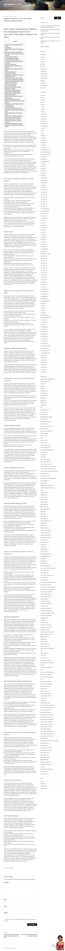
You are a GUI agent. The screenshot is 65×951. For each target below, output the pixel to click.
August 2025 (43, 54)
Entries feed (43, 783)
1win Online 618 (44, 282)
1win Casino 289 (44, 189)
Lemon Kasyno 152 (44, 573)
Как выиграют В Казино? (10, 72)
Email (5, 906)
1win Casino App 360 (45, 208)
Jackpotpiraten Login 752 (46, 537)
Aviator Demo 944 (44, 412)
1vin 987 (42, 133)
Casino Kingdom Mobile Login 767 (47, 450)
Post (41, 669)
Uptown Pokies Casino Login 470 (47, 714)
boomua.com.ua (44, 435)
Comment (6, 882)
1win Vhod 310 (44, 357)
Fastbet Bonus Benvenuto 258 (47, 485)
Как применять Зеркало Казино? (12, 59)
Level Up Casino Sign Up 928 (46, 591)
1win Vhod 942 (44, 371)
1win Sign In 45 (44, 320)
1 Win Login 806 (44, 123)
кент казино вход (30, 194)
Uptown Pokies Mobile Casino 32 (47, 731)
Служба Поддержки (9, 106)
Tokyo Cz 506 (43, 698)
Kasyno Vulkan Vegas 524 (46, 554)
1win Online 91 (44, 286)
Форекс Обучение (44, 773)
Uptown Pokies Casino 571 (46, 710)
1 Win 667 (43, 104)
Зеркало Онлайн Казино (10, 64)
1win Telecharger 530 (45, 353)
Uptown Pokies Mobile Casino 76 (47, 733)
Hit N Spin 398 (43, 523)
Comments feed (44, 786)
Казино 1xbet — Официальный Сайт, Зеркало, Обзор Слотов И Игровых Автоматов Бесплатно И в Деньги (13, 117)
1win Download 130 (44, 213)
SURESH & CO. (13, 4)
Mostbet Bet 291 (44, 639)
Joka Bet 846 (43, 546)
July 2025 (42, 57)
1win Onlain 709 (44, 265)
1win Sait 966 (43, 312)
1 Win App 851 (43, 116)
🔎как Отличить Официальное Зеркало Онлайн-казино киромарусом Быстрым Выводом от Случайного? (14, 81)
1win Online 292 (44, 275)
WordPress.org (44, 788)
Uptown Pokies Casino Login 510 (47, 717)
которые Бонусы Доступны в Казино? (14, 123)
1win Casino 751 (44, 201)
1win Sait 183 (43, 303)
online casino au (44, 658)
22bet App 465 (43, 405)
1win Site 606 (43, 324)
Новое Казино (8, 47)
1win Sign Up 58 (44, 322)
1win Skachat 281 (44, 331)
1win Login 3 (43, 234)
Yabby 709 (43, 766)
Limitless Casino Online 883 (46, 615)
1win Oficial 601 (44, 256)
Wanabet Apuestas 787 (45, 757)
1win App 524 (43, 140)
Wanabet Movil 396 (44, 759)
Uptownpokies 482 (44, 738)
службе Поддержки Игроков (11, 58)
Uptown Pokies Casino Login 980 (47, 719)
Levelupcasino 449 (44, 606)
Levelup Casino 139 (45, 598)
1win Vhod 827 (44, 367)
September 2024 (44, 78)
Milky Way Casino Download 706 (47, 632)
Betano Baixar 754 (44, 424)
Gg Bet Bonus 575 (44, 492)
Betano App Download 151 (46, 421)
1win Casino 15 (44, 187)
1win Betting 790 (44, 180)
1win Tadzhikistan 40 (45, 350)
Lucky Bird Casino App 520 (46, 624)
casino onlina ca (44, 452)
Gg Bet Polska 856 (44, 504)
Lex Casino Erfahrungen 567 (46, 610)
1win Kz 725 (43, 232)
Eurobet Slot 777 (44, 483)
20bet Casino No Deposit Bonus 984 (48, 379)
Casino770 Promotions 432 (46, 464)
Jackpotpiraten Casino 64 (46, 535)
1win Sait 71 (43, 308)
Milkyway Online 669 (45, 636)
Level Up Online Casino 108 (46, 594)
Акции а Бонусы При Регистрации (13, 87)
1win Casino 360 (44, 194)
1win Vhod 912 (44, 369)
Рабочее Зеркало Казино (11, 84)
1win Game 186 (44, 216)
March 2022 (43, 87)
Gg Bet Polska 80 (44, 502)
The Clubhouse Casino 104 (46, 695)
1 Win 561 (43, 102)
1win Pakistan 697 (44, 289)
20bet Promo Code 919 (45, 381)
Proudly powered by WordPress (9, 948)
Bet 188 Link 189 (44, 419)
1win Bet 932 (43, 175)
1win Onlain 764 (44, 267)
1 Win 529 (43, 100)
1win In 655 (43, 223)
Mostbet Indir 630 (44, 641)
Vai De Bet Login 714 (45, 743)
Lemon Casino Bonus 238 (46, 565)
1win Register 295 (44, 296)
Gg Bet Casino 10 (44, 497)
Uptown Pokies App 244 (45, 703)
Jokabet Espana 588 (45, 549)
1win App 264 (43, 135)
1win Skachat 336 (44, 334)
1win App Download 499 (45, 154)
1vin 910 (42, 130)
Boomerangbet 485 (44, 433)
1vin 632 (42, 128)
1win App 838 (43, 147)
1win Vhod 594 (44, 360)
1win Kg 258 (43, 230)
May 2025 (43, 61)
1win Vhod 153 (44, 355)
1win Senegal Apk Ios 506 (46, 317)
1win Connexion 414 (45, 211)
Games (42, 490)
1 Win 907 (43, 111)
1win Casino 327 (44, 192)
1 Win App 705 (43, 114)
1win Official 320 (44, 251)
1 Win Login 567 (44, 119)
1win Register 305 (44, 298)
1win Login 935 (44, 246)
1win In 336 (43, 220)
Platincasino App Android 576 (46, 667)
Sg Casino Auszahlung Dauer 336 (47, 672)
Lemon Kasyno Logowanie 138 (47, 575)
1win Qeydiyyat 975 (44, 294)
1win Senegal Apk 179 (45, 315)
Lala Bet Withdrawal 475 (45, 556)
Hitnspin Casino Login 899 (46, 530)
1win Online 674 (44, 284)
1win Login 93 (43, 244)
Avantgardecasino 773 (45, 409)
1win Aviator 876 (44, 159)
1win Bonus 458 (44, 182)
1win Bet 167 (43, 166)
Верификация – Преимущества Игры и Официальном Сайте (14, 75)
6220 (42, 407)
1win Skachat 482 (44, 338)
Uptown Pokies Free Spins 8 (46, 726)
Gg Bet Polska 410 (44, 499)
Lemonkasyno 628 (44, 580)
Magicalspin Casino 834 (45, 629)
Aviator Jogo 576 (44, 414)
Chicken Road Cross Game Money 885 (48, 466)
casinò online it (44, 457)
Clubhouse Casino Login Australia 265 (48, 468)
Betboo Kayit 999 (44, 428)
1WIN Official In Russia (45, 253)
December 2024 (44, 73)
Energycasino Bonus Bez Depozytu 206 (48, 478)
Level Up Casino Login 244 (46, 584)
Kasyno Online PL (44, 551)
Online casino (43, 655)
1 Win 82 (42, 109)
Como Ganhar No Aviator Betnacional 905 (49, 471)
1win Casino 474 (44, 199)
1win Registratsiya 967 (45, 301)
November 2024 (44, 76)
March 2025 (43, 66)
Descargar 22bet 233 (45, 473)
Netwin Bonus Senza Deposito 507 (47, 648)
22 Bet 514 (43, 386)
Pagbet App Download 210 (46, 660)
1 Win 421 (43, 97)
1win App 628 (43, 142)
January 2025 (43, 71)
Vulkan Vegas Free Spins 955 (46, 747)
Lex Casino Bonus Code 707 (46, 608)
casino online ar (44, 454)
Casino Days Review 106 (46, 447)
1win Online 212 (44, 272)
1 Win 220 (43, 95)
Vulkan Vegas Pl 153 (45, 752)
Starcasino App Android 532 (46, 693)
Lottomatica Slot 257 (45, 622)
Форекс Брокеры (44, 771)
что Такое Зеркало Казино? (11, 56)
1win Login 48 (43, 239)
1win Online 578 (44, 279)
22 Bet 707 (43, 388)
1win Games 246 (44, 218)
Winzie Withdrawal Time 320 (46, 764)
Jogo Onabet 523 (44, 539)
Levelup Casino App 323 (45, 601)
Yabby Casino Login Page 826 (47, 769)
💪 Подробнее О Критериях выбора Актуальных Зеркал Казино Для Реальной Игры (15, 109)
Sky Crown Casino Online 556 (47, 677)
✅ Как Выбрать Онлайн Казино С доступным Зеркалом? (13, 93)
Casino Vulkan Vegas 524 (46, 461)
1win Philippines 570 (45, 291)
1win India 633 (43, 225)
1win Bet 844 (43, 171)
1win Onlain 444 (44, 260)
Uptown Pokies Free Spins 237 (47, 721)
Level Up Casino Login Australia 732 (48, 589)
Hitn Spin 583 (43, 525)
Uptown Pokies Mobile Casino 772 (47, 736)
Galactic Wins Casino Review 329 (47, 487)
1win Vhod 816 (44, 364)
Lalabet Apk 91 (44, 558)
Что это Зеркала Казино (10, 85)
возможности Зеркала (10, 88)
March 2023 (43, 83)
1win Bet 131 (43, 163)
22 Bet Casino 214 (44, 390)
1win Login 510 (44, 241)
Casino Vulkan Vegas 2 (45, 459)
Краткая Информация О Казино (12, 99)
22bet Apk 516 (43, 400)
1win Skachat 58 (44, 341)
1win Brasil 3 (43, 185)
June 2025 (43, 59)
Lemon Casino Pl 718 (45, 570)
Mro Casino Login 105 (45, 646)
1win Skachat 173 (44, 329)
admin (14, 16)
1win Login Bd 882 (44, 249)
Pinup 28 (42, 665)
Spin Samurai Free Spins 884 (46, 684)
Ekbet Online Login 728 (45, 476)
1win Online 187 (44, 270)
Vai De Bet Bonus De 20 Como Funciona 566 (50, 740)
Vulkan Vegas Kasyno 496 (46, 750)
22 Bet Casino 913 (44, 395)
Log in (42, 781)
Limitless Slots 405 (44, 617)
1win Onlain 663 (44, 263)
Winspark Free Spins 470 (46, 762)
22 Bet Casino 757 (44, 393)
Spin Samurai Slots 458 (45, 686)
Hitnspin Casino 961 (45, 528)
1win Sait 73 (43, 310)
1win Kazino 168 (44, 227)
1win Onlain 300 (44, 258)
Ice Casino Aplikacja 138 (45, 532)
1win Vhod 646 (44, 362)
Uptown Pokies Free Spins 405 (47, 724)
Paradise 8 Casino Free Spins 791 (47, 662)
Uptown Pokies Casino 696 (46, 712)
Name (5, 899)
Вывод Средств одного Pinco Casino (13, 78)
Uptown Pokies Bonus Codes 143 (47, 707)
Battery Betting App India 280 (46, 416)
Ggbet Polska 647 (44, 518)
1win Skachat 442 (44, 336)
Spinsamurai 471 (44, 688)
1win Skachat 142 (44, 327)
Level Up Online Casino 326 (46, 596)
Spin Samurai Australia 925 (46, 681)
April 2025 (43, 64)
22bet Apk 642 (43, 402)
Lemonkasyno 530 (44, 577)
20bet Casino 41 (44, 376)
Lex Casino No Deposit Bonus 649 (47, 613)
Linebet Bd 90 (43, 620)
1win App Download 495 (45, 152)
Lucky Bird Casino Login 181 (46, 627)
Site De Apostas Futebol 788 (46, 674)
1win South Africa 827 (45, 348)
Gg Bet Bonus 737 (44, 494)
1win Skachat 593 (44, 343)
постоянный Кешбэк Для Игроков (13, 91)
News (42, 651)
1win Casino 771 (44, 204)
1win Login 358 (44, 237)
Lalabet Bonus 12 (44, 561)
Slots (42, 679)
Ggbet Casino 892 (44, 506)
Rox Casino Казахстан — (11, 73)
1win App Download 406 (45, 149)
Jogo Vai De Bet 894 (45, 542)
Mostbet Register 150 (45, 643)
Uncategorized (9, 867)
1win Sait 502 (43, 305)
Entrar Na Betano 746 (45, 480)
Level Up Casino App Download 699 (48, 582)
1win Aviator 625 (44, 156)
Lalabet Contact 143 (45, 563)
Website (6, 913)
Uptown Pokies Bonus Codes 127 (47, 705)
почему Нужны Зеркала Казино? (12, 90)
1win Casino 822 (44, 206)
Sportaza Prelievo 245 (45, 691)
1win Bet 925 (43, 173)
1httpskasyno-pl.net (44, 126)
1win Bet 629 (43, 168)
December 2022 (44, 85)
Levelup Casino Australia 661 (46, 603)
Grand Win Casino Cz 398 (46, 520)
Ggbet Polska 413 (44, 516)
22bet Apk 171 (43, 398)
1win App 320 (43, 137)
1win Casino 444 (44, 197)
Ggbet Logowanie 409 (45, 509)
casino (42, 438)
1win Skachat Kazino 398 (46, 346)
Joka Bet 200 (43, 544)
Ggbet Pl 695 (43, 511)
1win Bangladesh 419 (45, 161)
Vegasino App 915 (44, 745)
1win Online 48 (44, 277)
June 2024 (43, 80)
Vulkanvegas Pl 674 (44, 755)
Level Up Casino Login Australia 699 (48, 587)
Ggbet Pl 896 (43, 513)
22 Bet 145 (43, 383)
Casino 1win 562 (44, 442)
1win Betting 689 (44, 178)
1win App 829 (43, 145)
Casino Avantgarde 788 (45, 445)
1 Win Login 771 (44, 121)
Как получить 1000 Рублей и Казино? (13, 52)
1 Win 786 (43, 107)
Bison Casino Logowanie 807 (46, 431)
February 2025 (44, 69)
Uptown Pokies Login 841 (46, 729)
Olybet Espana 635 (44, 653)
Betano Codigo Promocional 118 (47, 426)
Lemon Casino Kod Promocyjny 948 (48, 568)
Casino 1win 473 (44, 440)
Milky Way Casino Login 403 (46, 634)
